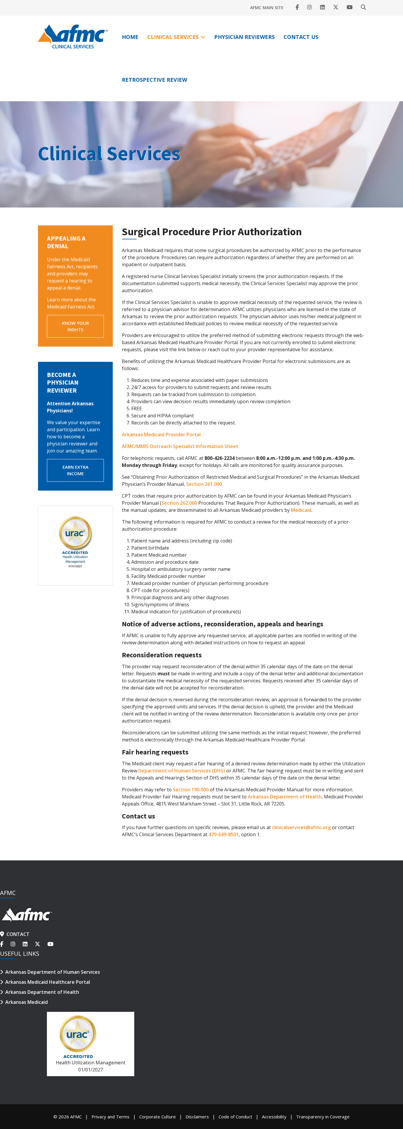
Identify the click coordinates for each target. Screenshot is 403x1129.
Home (130, 36)
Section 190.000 (191, 789)
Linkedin (322, 7)
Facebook (297, 7)
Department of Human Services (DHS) (181, 770)
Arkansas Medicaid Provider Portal (161, 434)
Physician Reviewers (244, 36)
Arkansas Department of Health (285, 796)
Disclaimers (197, 1117)
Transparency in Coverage (323, 1117)
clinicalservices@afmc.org (301, 827)
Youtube (350, 7)
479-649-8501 (224, 834)
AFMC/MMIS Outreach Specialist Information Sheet (180, 446)
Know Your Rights (75, 326)
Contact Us (301, 36)
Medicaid (301, 510)
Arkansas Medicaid (26, 1002)
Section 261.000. (204, 484)
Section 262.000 (179, 503)
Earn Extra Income (76, 470)
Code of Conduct (235, 1117)
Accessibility (274, 1117)
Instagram (309, 7)
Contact (18, 934)
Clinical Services (173, 36)
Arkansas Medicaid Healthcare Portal (47, 982)
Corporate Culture (157, 1117)
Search (363, 7)
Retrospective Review (154, 79)
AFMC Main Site (267, 7)
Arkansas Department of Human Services (52, 972)
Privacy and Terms (110, 1117)
